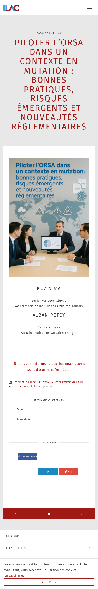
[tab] (49, 536)
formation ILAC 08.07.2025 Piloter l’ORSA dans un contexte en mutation (46, 384)
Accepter (49, 582)
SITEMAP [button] (12, 536)
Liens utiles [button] (16, 548)
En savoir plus (14, 575)
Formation (23, 419)
